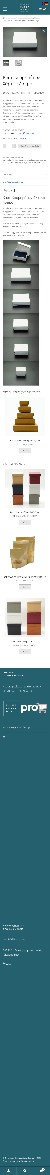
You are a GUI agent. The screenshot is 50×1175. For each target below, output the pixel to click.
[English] (43, 3)
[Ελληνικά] (40, 3)
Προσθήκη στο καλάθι (29, 146)
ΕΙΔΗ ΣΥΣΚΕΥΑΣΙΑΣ (33, 163)
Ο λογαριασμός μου (8, 1171)
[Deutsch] (46, 3)
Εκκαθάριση (31, 133)
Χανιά (16, 925)
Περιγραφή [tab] (7, 174)
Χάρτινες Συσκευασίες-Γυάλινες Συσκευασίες (29, 160)
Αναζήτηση (25, 1171)
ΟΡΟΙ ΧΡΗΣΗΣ (9, 672)
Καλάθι (38, 1169)
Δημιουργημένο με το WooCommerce (18, 1161)
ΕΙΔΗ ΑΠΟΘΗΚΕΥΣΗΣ (17, 163)
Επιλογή (25, 450)
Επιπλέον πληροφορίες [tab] (13, 182)
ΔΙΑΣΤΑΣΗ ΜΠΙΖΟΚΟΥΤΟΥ (13, 130)
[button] (44, 31)
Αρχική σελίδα (11, 18)
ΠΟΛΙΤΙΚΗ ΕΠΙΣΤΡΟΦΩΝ (13, 675)
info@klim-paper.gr (16, 939)
